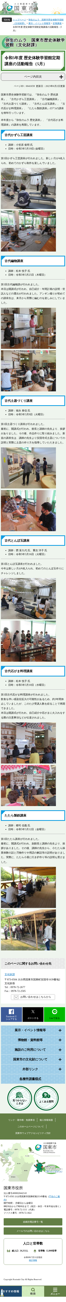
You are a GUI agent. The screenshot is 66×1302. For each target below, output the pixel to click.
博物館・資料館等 (30, 1040)
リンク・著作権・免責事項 (21, 1120)
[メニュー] (55, 1291)
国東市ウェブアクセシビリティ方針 (33, 1133)
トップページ (19, 19)
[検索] (33, 1291)
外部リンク (30, 1069)
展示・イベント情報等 (39, 23)
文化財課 (10, 974)
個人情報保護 (46, 1120)
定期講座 (57, 23)
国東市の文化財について (30, 1059)
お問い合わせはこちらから (35, 997)
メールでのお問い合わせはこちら (33, 1231)
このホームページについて (30, 1126)
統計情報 (33, 1260)
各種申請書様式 (30, 1079)
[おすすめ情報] (11, 1291)
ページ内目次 (33, 76)
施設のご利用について (30, 1049)
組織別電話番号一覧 (33, 1222)
